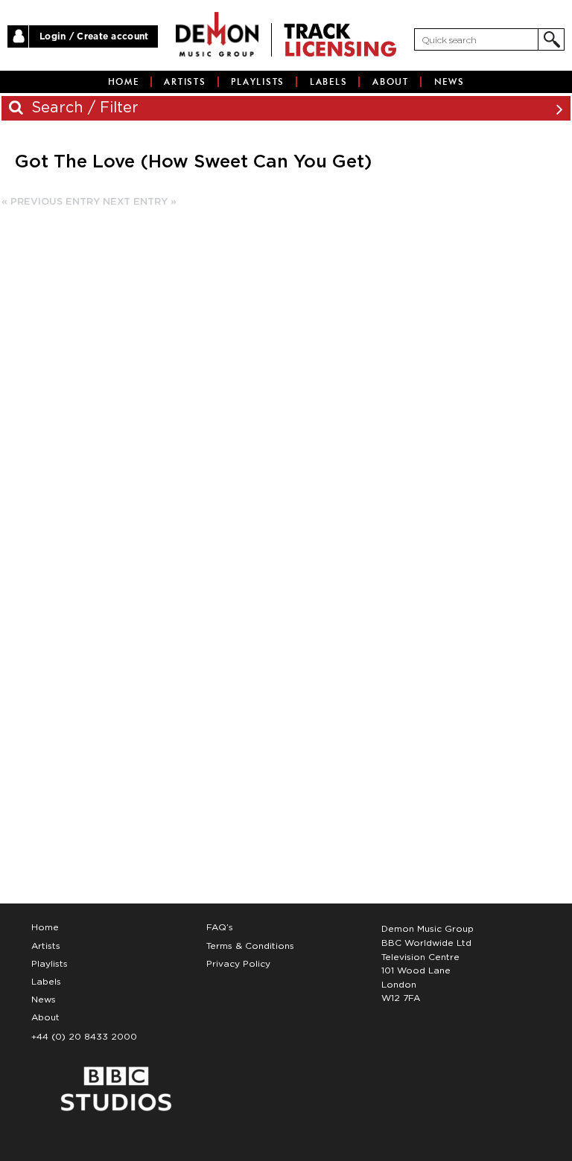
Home (123, 82)
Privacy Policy (238, 963)
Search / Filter (83, 107)
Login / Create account (94, 36)
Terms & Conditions (250, 945)
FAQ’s (219, 927)
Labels (329, 82)
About (390, 82)
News (449, 82)
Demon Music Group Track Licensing (217, 34)
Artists (185, 82)
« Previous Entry (50, 202)
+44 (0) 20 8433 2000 (84, 1036)
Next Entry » (140, 202)
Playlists (258, 82)
